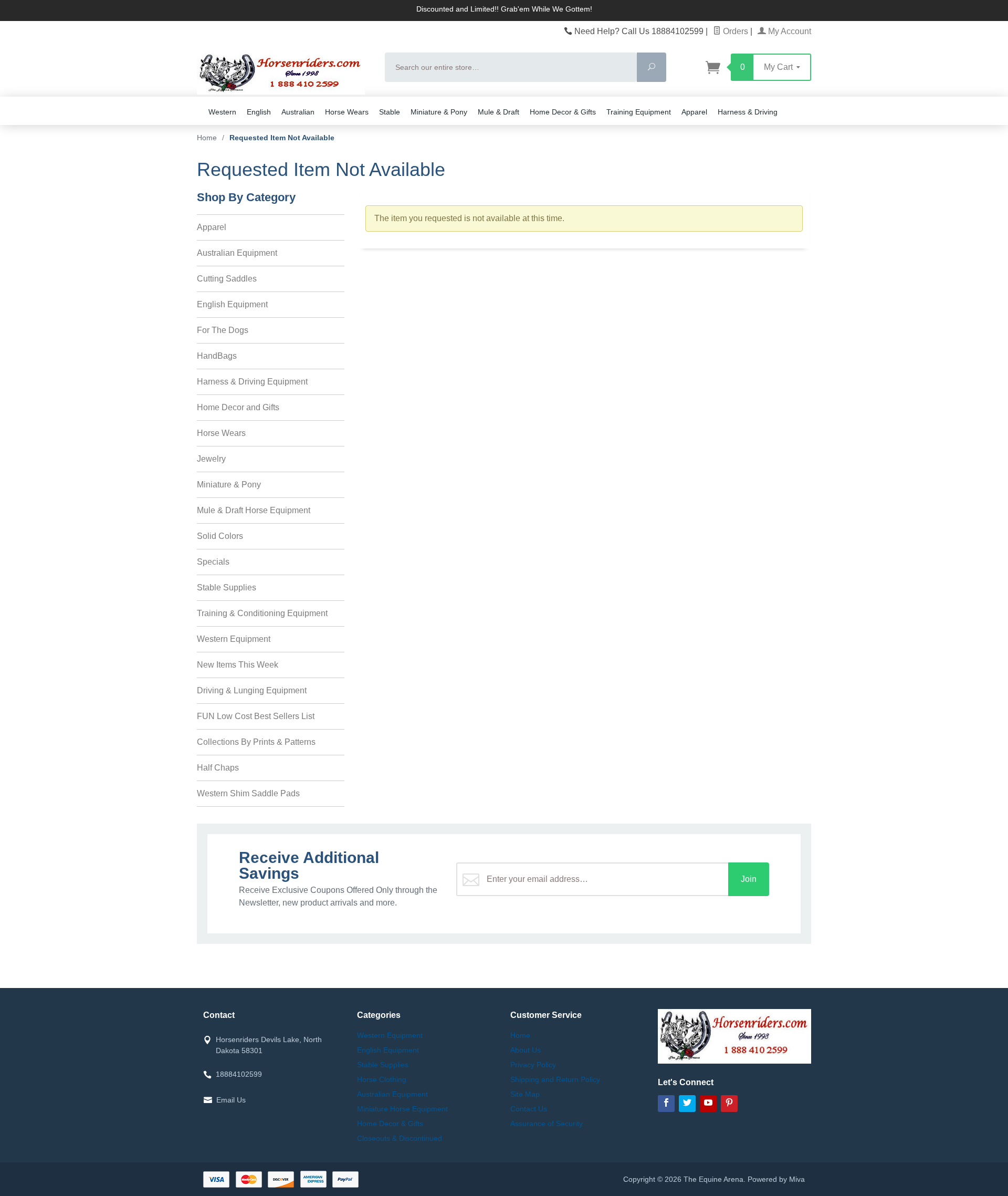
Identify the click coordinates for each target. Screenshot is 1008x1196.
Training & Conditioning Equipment (262, 613)
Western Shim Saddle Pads (248, 793)
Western (222, 112)
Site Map (525, 1094)
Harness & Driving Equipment (252, 381)
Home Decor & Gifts (563, 112)
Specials (213, 561)
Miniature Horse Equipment (402, 1109)
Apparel (694, 112)
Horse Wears (347, 112)
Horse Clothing (381, 1079)
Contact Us (528, 1109)
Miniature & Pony (439, 112)
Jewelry (211, 458)
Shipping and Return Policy (555, 1079)
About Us (525, 1050)
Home (207, 137)
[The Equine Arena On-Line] (285, 74)
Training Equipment (638, 112)
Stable (389, 112)
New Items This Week (237, 664)
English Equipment (232, 304)
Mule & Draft (498, 112)
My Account (788, 31)
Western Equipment (233, 639)
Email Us (231, 1100)
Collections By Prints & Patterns (256, 741)
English (259, 112)
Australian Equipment (237, 252)
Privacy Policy (533, 1064)
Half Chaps (218, 767)
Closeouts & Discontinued (399, 1138)
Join (749, 879)
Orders (734, 31)
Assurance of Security (546, 1123)
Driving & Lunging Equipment (252, 690)
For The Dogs (222, 330)
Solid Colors (220, 536)
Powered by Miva (776, 1179)
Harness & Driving (748, 112)
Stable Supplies (226, 587)
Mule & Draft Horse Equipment (253, 510)
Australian (297, 112)
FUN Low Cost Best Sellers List (255, 716)
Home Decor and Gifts (238, 407)
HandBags (217, 355)
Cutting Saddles (227, 278)
